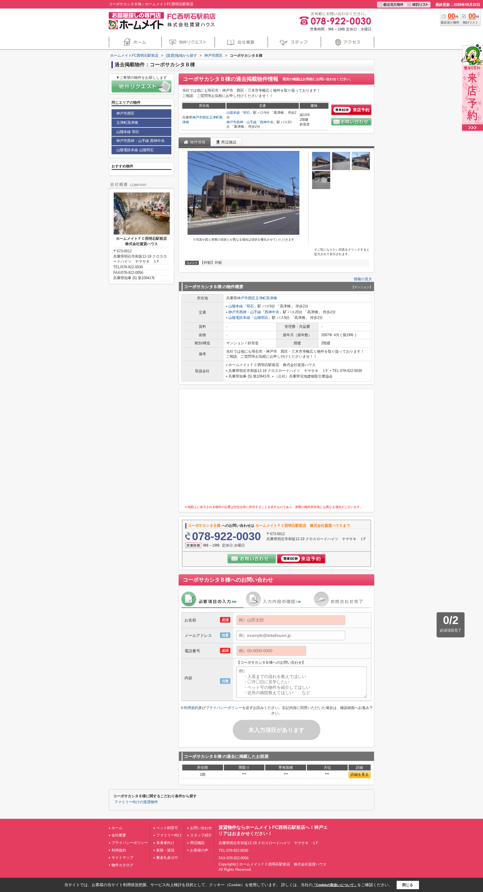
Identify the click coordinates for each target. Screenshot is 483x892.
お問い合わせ (201, 828)
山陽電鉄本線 (239, 317)
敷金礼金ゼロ (167, 857)
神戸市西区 (200, 117)
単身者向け (165, 843)
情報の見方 (363, 279)
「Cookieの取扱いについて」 (334, 885)
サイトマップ (122, 857)
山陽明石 (261, 317)
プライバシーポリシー (224, 708)
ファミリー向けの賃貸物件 (136, 802)
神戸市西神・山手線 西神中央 (140, 141)
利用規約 (191, 708)
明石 (246, 113)
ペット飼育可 (167, 828)
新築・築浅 (165, 850)
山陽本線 (233, 113)
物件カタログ (122, 865)
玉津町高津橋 (266, 298)
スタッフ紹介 (201, 835)
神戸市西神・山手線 (241, 122)
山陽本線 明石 (127, 132)
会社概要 (119, 835)
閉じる (407, 885)
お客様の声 (199, 850)
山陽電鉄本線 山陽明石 (135, 150)
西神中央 (266, 122)
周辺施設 (197, 843)
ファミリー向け (169, 835)
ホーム (117, 828)
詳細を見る (360, 774)
